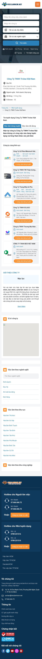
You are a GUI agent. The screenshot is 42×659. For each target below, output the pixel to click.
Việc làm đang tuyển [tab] (12, 126)
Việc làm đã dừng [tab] (29, 126)
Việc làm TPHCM (9, 560)
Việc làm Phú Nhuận (10, 440)
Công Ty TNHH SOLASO (21, 207)
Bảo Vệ (5, 387)
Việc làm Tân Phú (9, 435)
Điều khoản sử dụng (8, 620)
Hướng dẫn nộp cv (8, 616)
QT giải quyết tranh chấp (10, 612)
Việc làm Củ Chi (8, 450)
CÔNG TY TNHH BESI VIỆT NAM (24, 244)
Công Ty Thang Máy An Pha (22, 187)
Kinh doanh (9, 49)
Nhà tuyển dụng (17, 108)
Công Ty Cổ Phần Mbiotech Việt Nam (24, 151)
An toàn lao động (9, 392)
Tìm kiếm (23, 43)
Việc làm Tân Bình (9, 430)
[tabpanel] (21, 133)
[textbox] (21, 30)
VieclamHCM (7, 564)
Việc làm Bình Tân (9, 445)
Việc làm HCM (8, 556)
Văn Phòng (18, 49)
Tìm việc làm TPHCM (10, 568)
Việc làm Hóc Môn (9, 455)
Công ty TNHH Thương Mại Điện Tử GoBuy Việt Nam (24, 227)
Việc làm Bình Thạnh (10, 425)
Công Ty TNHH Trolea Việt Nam (21, 79)
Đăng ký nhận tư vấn (20, 515)
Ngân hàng (34, 49)
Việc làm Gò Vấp (8, 420)
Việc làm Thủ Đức (9, 415)
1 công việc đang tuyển (23, 202)
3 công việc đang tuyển (23, 164)
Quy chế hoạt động (8, 623)
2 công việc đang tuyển (23, 181)
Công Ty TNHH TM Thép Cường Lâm (24, 170)
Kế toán (26, 49)
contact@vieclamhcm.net (13, 595)
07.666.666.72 (10, 599)
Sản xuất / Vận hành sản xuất (29, 155)
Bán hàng (27, 173)
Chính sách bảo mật (8, 609)
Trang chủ (5, 108)
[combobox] (21, 30)
